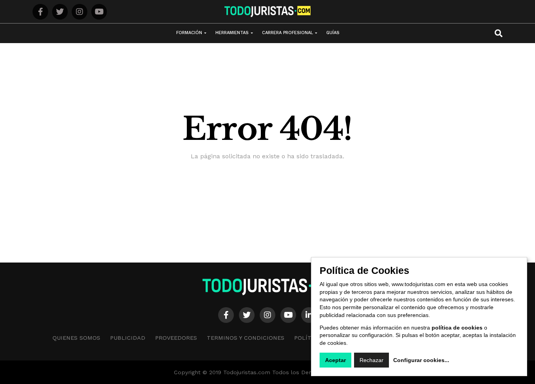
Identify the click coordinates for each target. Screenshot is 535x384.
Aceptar (335, 360)
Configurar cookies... (421, 360)
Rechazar (371, 360)
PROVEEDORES (176, 338)
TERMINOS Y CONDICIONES (245, 338)
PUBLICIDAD (127, 338)
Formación (189, 32)
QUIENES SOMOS (76, 338)
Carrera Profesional (287, 32)
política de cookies (457, 327)
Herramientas (232, 32)
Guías (333, 32)
